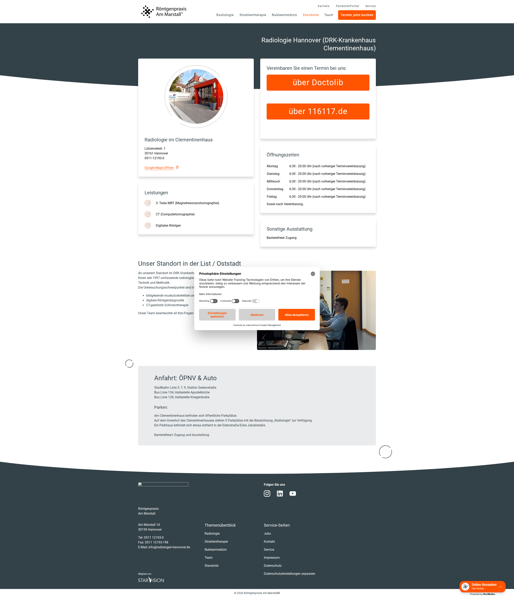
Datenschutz (273, 566)
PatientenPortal (347, 6)
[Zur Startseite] (164, 11)
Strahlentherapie (253, 15)
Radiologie (225, 15)
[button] (483, 586)
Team (328, 15)
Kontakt (269, 541)
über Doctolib (318, 82)
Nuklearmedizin (284, 15)
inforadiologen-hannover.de (169, 547)
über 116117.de (318, 111)
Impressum (272, 557)
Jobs (267, 533)
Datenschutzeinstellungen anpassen (289, 574)
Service (370, 6)
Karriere (323, 6)
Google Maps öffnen (159, 168)
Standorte (311, 15)
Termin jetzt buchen (357, 15)
